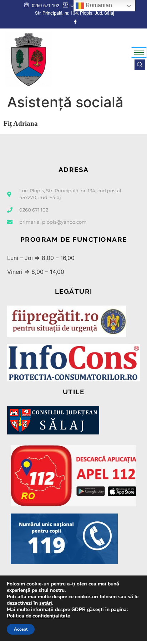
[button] (140, 64)
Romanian (98, 5)
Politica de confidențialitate (38, 616)
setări (45, 603)
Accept (20, 629)
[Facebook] (75, 21)
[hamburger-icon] (139, 52)
